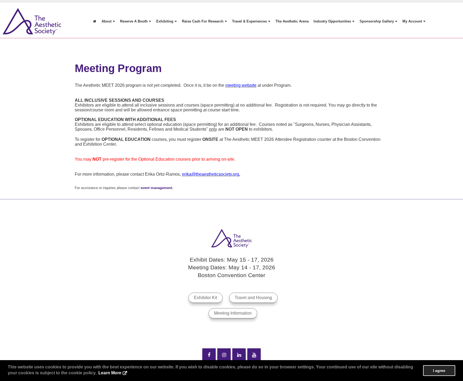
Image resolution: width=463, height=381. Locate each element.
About (106, 21)
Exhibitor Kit (205, 297)
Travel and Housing (253, 297)
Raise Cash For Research (202, 21)
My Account (412, 21)
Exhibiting (164, 21)
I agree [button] (439, 370)
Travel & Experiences (249, 21)
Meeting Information (233, 313)
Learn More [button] (109, 373)
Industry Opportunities (332, 21)
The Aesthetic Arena (292, 21)
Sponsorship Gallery (377, 21)
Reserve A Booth (134, 21)
